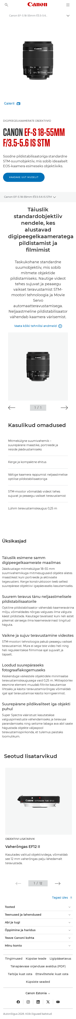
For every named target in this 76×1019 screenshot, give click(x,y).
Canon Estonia (36, 993)
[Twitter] (48, 1002)
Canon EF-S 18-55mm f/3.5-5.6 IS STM (28, 196)
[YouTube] (58, 1002)
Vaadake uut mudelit (24, 177)
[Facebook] (18, 1002)
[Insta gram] (28, 1002)
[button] (11, 408)
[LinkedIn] (38, 1002)
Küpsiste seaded (38, 982)
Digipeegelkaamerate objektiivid (27, 120)
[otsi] (6, 5)
